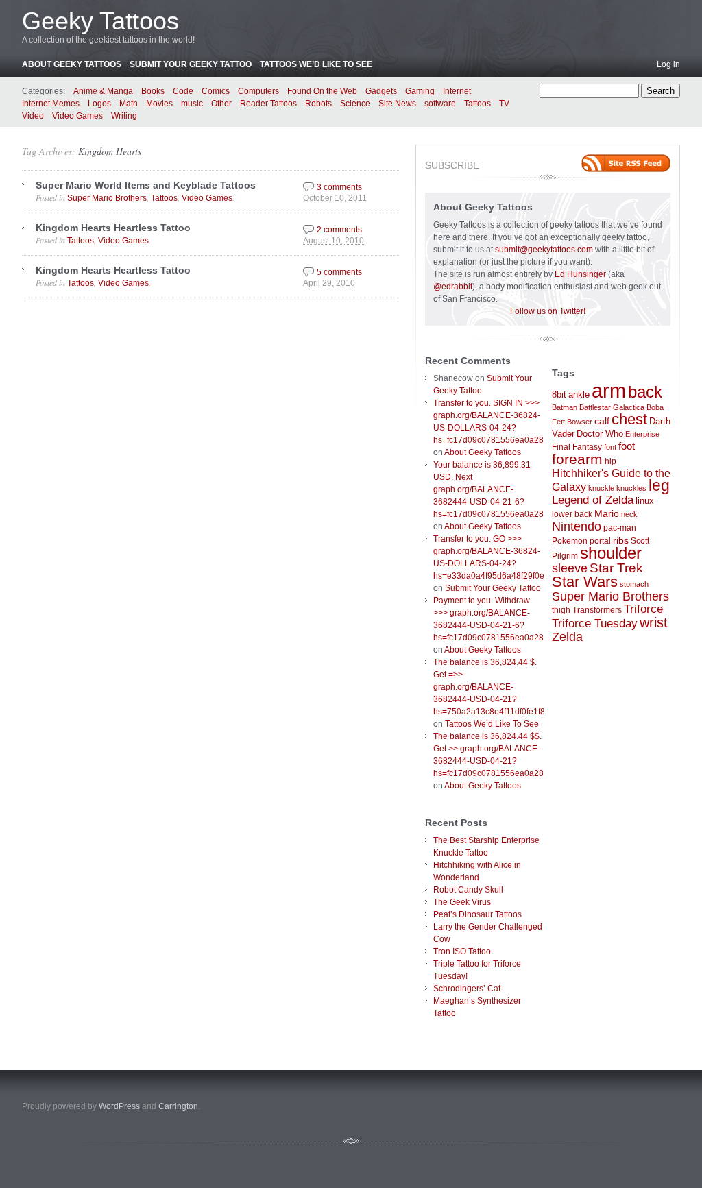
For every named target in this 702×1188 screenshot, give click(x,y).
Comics (216, 91)
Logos (99, 103)
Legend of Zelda (592, 500)
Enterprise (642, 434)
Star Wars (585, 581)
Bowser (579, 421)
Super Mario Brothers (107, 198)
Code (183, 91)
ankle (579, 394)
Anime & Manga (103, 91)
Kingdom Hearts (109, 151)
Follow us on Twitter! (547, 311)
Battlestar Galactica (611, 407)
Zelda (567, 637)
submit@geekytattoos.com (544, 249)
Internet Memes (51, 103)
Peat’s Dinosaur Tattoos (477, 914)
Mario (606, 513)
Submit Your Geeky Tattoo (191, 64)
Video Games (77, 116)
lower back (572, 514)
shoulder (611, 553)
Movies (159, 103)
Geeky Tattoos (100, 21)
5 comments (339, 272)
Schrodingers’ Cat (466, 988)
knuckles (631, 488)
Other (221, 103)
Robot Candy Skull (468, 890)
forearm (577, 459)
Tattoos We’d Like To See (316, 64)
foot (626, 446)
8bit (559, 394)
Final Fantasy (577, 447)
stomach (634, 584)
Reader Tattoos (268, 103)
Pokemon (570, 541)
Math (128, 103)
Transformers (597, 610)
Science (355, 103)
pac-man (619, 528)
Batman (564, 407)
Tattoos (477, 103)
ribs (621, 540)
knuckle (601, 488)
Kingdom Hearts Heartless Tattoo (113, 227)
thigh (561, 610)
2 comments (339, 229)
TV (504, 103)
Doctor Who (600, 433)
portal (600, 541)
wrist (654, 622)
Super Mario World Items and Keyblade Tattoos (146, 185)
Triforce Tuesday (595, 623)
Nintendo (576, 526)
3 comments (339, 187)
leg (659, 485)
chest (629, 419)
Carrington (178, 1106)
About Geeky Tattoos (71, 64)
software (440, 103)
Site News (397, 103)
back (645, 392)
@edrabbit (452, 286)
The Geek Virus (462, 902)
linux (645, 501)
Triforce (643, 609)
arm (609, 390)
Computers (258, 91)
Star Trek (616, 568)
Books (153, 91)
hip (610, 461)
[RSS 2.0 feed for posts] (625, 163)
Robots (318, 103)
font (610, 447)
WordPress (119, 1106)
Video (33, 116)
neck (629, 514)
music (192, 103)
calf (601, 420)
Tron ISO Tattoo (462, 951)
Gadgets (381, 91)
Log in (668, 64)
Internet (457, 91)
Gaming (420, 91)
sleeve (570, 568)
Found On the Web (322, 91)
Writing (124, 116)
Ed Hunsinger (580, 274)
